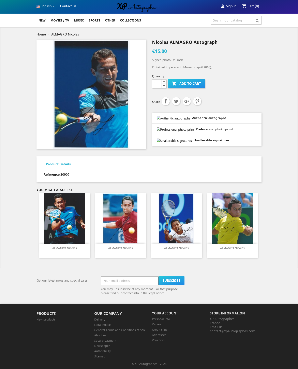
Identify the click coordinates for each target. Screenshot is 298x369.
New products (46, 319)
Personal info (161, 319)
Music (79, 20)
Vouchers (158, 340)
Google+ (187, 101)
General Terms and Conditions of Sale (120, 330)
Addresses (159, 335)
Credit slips (159, 329)
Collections (130, 20)
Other (110, 20)
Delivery (99, 319)
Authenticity (102, 351)
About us (100, 335)
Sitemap (99, 356)
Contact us (68, 6)
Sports (94, 20)
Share (166, 101)
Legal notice (102, 325)
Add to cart (186, 83)
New (42, 20)
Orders (157, 324)
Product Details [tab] (58, 164)
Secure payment (105, 340)
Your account (165, 313)
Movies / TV (59, 20)
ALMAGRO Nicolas (64, 248)
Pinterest (197, 101)
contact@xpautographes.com (232, 331)
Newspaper (102, 346)
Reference (52, 174)
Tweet (176, 101)
